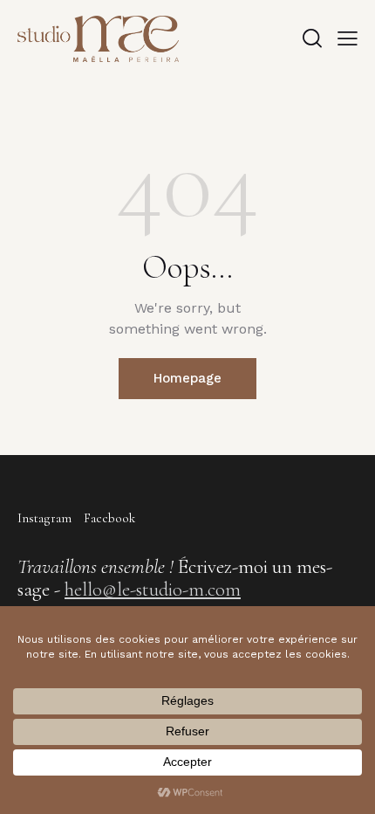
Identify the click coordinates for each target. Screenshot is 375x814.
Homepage (187, 378)
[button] (348, 38)
